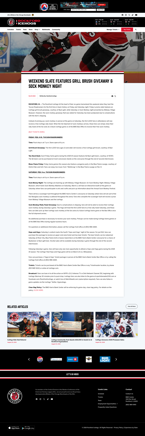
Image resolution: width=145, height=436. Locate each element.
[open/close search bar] (136, 29)
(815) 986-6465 (131, 404)
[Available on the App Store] (14, 428)
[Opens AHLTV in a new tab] (84, 5)
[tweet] (115, 96)
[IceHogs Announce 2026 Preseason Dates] (116, 324)
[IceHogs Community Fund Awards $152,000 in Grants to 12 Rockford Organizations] (72, 324)
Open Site (101, 9)
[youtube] (136, 15)
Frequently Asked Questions (107, 407)
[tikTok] (132, 15)
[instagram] (126, 15)
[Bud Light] (88, 359)
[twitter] (129, 15)
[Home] (23, 22)
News (30, 29)
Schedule (10, 29)
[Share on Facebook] (112, 96)
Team (25, 29)
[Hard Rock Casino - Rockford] (72, 359)
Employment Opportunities (107, 404)
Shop (36, 29)
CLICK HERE (38, 290)
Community (56, 29)
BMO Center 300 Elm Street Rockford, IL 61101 (132, 399)
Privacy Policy (118, 427)
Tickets (18, 29)
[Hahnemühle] (105, 359)
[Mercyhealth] (40, 359)
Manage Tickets (112, 29)
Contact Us (129, 394)
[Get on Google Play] (28, 428)
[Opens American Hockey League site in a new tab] (48, 7)
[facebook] (122, 15)
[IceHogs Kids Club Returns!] (28, 324)
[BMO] (56, 359)
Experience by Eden (131, 427)
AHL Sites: (67, 9)
